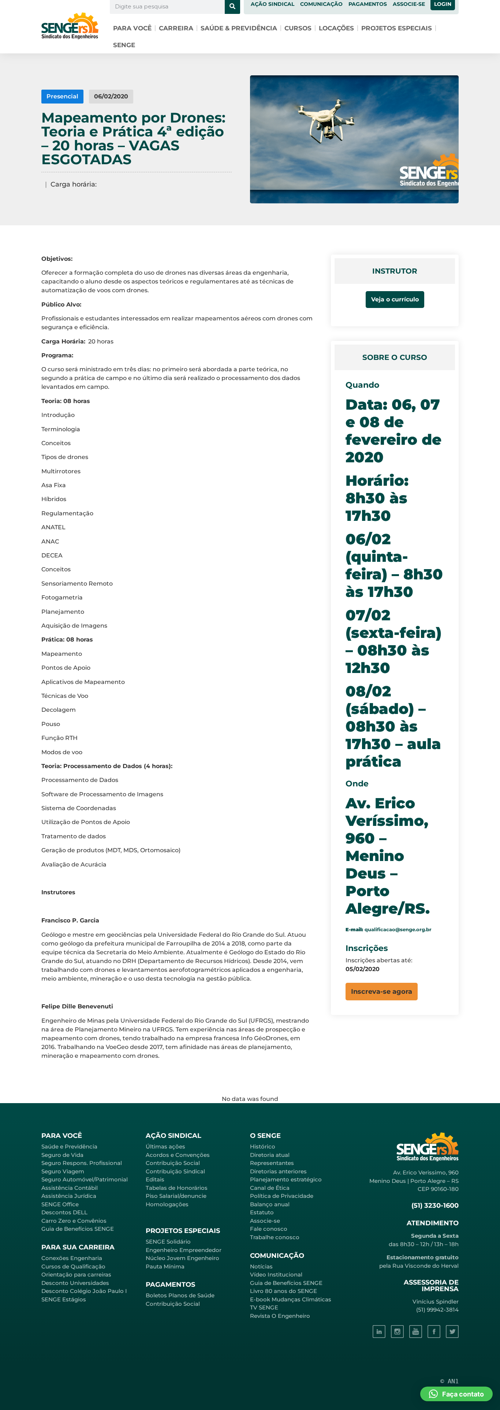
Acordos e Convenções (178, 1154)
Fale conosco (268, 1228)
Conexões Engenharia (71, 1258)
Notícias (261, 1266)
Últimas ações (165, 1146)
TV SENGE (264, 1307)
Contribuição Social (173, 1162)
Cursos (297, 28)
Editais (155, 1179)
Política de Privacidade (281, 1195)
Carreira (176, 28)
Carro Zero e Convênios (74, 1220)
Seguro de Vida (62, 1154)
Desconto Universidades (75, 1282)
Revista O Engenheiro (280, 1315)
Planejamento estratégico (286, 1179)
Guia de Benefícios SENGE (77, 1228)
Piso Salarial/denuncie (176, 1195)
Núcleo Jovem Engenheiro (182, 1258)
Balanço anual (270, 1204)
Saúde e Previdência (69, 1146)
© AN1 (449, 1381)
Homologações (167, 1204)
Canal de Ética (270, 1187)
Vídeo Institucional (276, 1274)
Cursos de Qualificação (73, 1266)
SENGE (124, 45)
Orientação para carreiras (76, 1274)
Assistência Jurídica (68, 1195)
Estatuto (262, 1212)
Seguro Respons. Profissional (81, 1162)
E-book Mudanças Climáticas (290, 1299)
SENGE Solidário (168, 1241)
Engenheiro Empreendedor (183, 1250)
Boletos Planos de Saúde (180, 1295)
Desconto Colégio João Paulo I (84, 1290)
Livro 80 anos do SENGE (283, 1290)
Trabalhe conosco (274, 1237)
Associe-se (265, 1220)
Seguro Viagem (62, 1171)
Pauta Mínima (165, 1266)
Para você (132, 28)
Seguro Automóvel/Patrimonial (84, 1179)
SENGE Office (60, 1204)
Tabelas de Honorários (177, 1187)
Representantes (272, 1162)
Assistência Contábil (69, 1187)
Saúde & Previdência (239, 28)
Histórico (262, 1146)
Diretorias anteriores (278, 1171)
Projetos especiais (396, 28)
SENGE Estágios (63, 1299)
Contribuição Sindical (175, 1171)
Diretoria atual (270, 1154)
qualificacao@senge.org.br (398, 929)
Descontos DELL (64, 1212)
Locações (336, 28)
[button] (382, 991)
